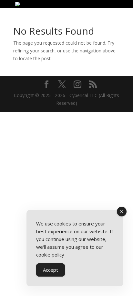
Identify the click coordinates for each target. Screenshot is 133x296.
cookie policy (50, 254)
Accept (50, 270)
